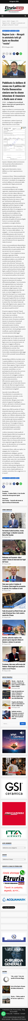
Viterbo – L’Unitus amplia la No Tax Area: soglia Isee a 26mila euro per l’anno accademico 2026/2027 (18, 997)
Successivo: (12, 500)
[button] (2, 15)
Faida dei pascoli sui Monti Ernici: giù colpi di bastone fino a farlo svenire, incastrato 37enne (14, 613)
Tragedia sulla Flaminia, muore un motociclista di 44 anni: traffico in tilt (6, 704)
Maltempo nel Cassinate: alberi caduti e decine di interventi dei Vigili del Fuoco (14, 559)
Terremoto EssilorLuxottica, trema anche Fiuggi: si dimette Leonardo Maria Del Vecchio (13, 532)
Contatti (22, 1013)
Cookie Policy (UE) (7, 1013)
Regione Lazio (6, 30)
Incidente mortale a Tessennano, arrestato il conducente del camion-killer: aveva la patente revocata (6, 715)
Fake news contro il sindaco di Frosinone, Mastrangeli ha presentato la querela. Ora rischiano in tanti (14, 586)
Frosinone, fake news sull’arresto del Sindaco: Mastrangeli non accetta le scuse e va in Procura (13, 666)
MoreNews (15, 1019)
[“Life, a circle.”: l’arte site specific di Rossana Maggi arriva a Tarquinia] (6, 979)
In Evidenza (12, 579)
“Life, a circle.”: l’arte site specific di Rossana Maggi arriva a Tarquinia (17, 977)
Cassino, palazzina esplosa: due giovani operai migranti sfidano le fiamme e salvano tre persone (12, 639)
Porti (18, 30)
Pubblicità (16, 1013)
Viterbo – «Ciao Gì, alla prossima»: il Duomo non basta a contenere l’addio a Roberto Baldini (6, 684)
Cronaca (12, 606)
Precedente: (13, 493)
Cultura (4, 971)
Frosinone (13, 30)
